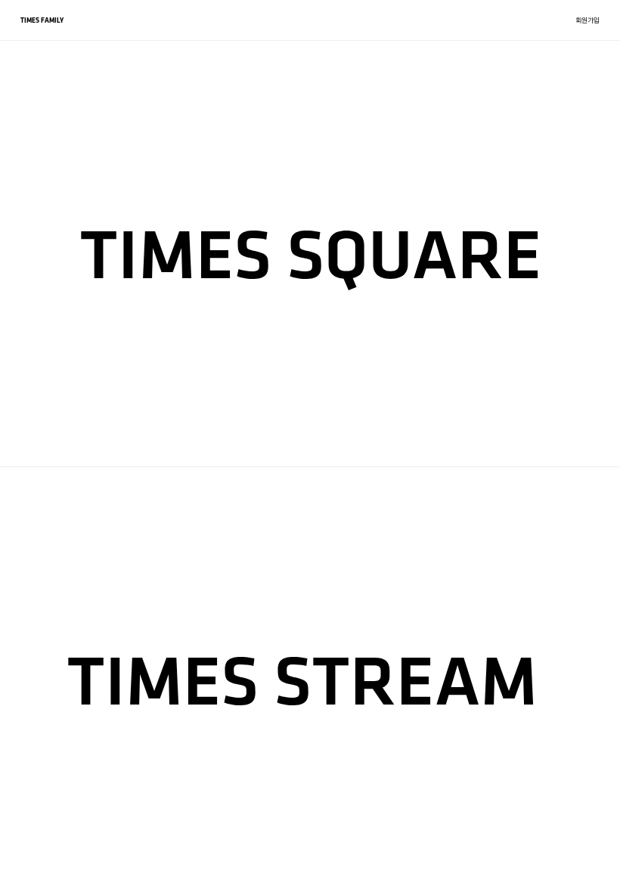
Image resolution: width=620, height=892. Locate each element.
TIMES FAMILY (42, 20)
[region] (310, 446)
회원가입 (587, 20)
